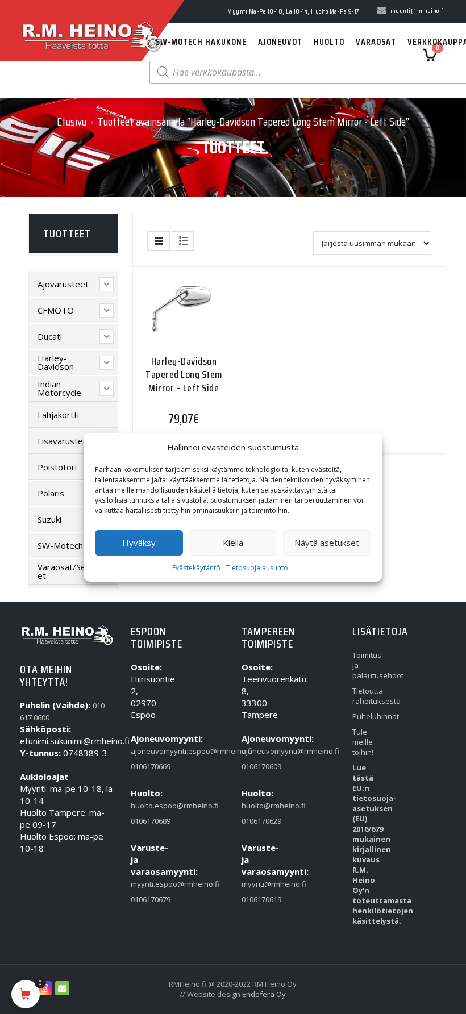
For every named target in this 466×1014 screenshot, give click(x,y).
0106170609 (257, 766)
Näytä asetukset (326, 542)
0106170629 (257, 821)
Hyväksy (139, 542)
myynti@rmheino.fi (257, 884)
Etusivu (71, 121)
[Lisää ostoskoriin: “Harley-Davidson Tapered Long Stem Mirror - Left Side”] (161, 315)
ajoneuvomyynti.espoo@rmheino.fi (146, 751)
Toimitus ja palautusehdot (368, 665)
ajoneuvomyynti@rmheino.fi (257, 751)
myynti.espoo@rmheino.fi (146, 884)
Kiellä (233, 542)
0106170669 (146, 766)
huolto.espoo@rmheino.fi (146, 805)
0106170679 (146, 899)
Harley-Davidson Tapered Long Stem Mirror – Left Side (183, 374)
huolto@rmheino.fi (257, 805)
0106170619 (257, 899)
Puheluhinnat (368, 716)
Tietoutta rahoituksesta (368, 696)
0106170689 (146, 821)
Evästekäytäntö (196, 568)
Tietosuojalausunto (257, 568)
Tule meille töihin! (362, 742)
